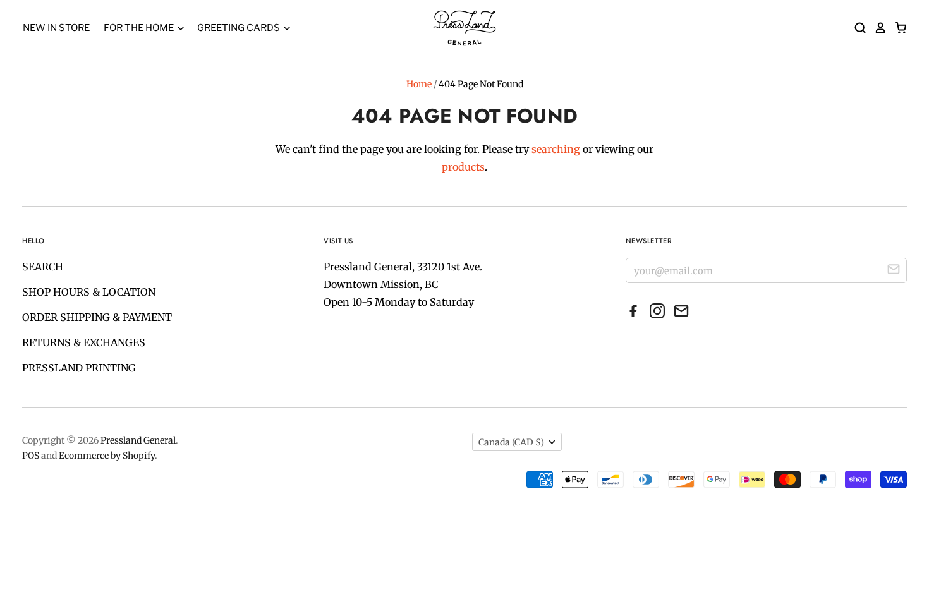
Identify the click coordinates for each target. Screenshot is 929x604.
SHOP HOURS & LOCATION (88, 292)
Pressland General (138, 440)
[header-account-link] (876, 27)
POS (30, 455)
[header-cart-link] (897, 27)
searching (555, 149)
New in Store (56, 27)
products (463, 166)
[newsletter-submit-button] (893, 271)
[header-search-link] (856, 27)
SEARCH (42, 266)
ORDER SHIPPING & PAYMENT (97, 317)
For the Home (140, 27)
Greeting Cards (239, 27)
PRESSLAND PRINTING (79, 367)
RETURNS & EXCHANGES (83, 342)
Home (419, 84)
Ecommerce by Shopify (107, 455)
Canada (511, 442)
